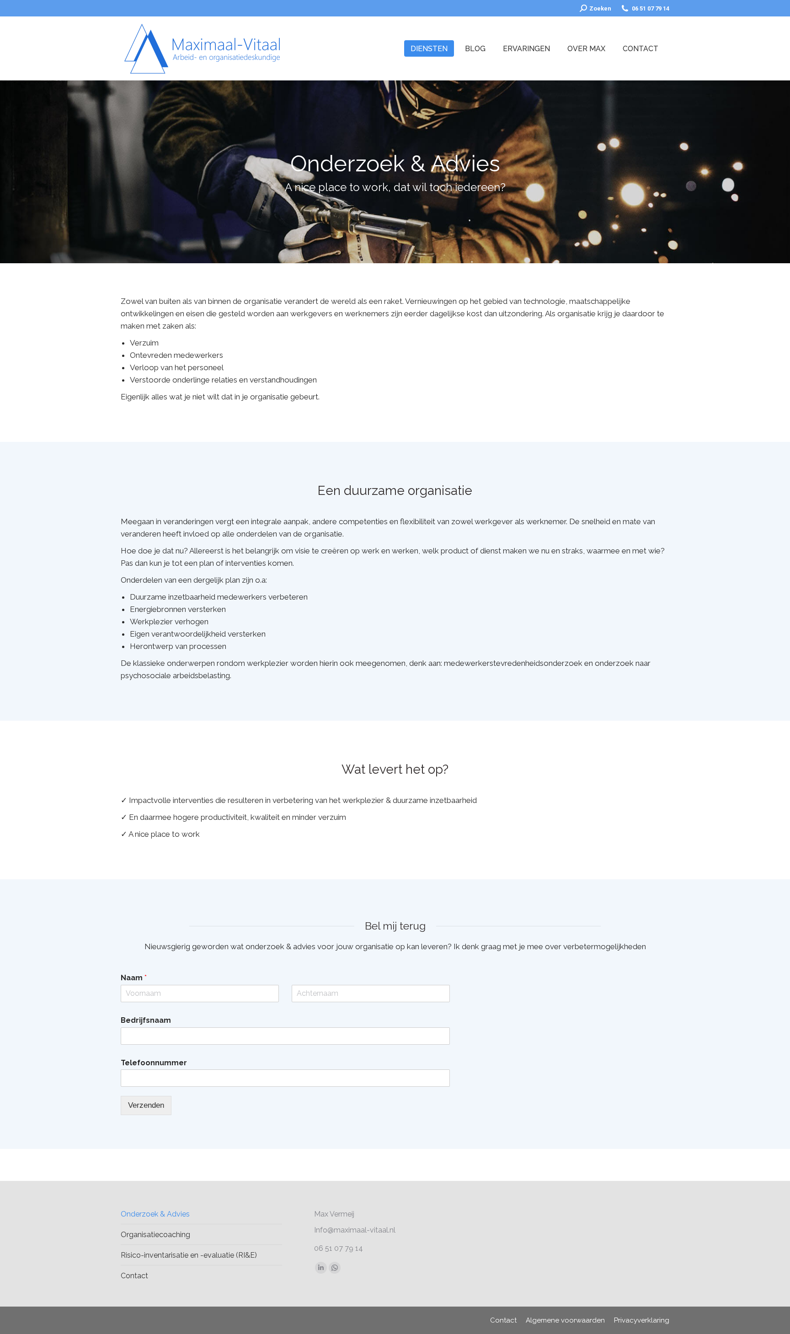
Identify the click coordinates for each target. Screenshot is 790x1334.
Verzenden (146, 1105)
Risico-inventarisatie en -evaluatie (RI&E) (189, 1255)
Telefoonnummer (154, 1062)
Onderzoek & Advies (155, 1214)
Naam (134, 977)
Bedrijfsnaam (146, 1020)
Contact (134, 1275)
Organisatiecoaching (155, 1234)
